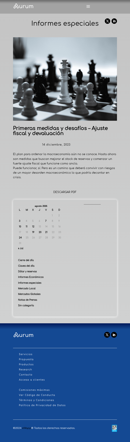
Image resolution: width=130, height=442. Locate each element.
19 (33, 232)
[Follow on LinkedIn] (114, 21)
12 (33, 226)
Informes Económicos (31, 277)
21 (46, 232)
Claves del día (26, 266)
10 (20, 226)
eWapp (26, 428)
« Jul (20, 248)
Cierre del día (26, 260)
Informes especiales (29, 283)
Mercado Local (27, 288)
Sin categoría (26, 305)
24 (20, 237)
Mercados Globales (29, 294)
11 (26, 226)
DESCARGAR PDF (65, 192)
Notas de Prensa (27, 300)
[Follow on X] (107, 21)
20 (40, 232)
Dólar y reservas (27, 271)
